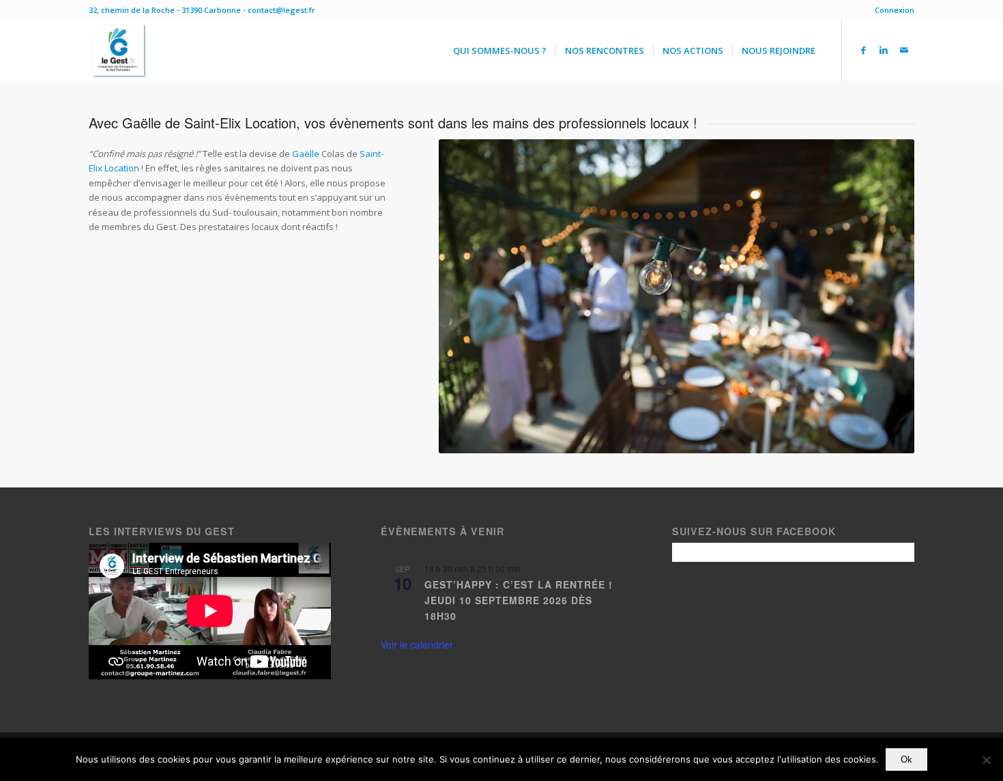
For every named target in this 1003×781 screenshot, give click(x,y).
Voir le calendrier (417, 644)
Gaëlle (305, 153)
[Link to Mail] (904, 50)
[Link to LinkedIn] (883, 50)
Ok (906, 759)
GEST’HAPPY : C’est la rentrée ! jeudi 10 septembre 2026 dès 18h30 (518, 600)
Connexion (894, 10)
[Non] (986, 760)
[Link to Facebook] (863, 50)
